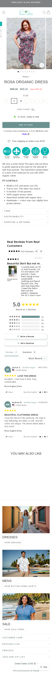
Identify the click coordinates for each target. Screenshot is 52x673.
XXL (44, 101)
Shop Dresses (13, 543)
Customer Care (12, 638)
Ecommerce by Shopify (30, 671)
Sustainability (14, 217)
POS (15, 671)
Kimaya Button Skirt (11, 280)
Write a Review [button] (27, 336)
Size (26, 96)
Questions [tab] (27, 352)
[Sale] (26, 606)
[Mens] (26, 563)
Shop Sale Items (14, 629)
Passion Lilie (11, 644)
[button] (41, 392)
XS (6, 101)
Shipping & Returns (17, 222)
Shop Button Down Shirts (20, 586)
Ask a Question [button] (27, 343)
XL (35, 101)
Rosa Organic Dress (13, 386)
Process (8, 650)
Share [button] (10, 392)
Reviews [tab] (9, 352)
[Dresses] (26, 519)
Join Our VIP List (13, 657)
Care (7, 211)
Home (25, 77)
